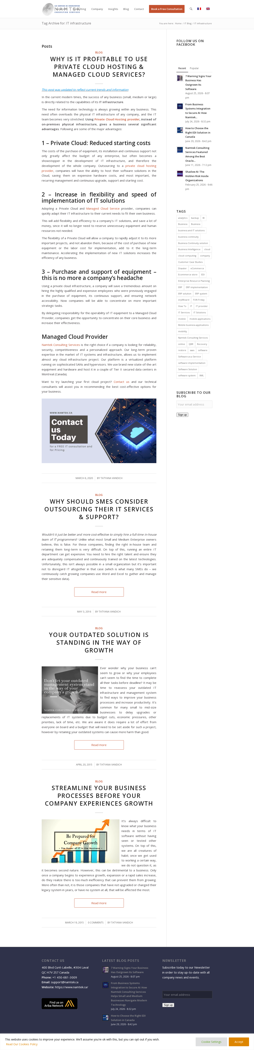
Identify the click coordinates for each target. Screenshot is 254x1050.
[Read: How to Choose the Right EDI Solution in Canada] (180, 130)
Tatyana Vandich (110, 611)
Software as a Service (189, 356)
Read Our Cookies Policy (22, 1044)
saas (192, 350)
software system (187, 375)
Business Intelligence (189, 249)
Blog (99, 52)
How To (182, 306)
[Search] (191, 9)
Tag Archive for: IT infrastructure (66, 23)
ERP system (201, 293)
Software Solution (187, 369)
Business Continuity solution (193, 243)
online (181, 344)
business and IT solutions (191, 230)
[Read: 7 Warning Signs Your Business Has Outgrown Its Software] (180, 78)
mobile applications (200, 318)
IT (191, 306)
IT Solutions (199, 312)
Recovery (202, 344)
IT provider (202, 306)
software (202, 350)
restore (182, 350)
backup (195, 217)
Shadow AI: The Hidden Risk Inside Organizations (197, 176)
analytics (182, 217)
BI (204, 217)
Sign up (182, 414)
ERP (180, 287)
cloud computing (187, 255)
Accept (239, 1042)
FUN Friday (199, 299)
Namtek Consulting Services (61, 345)
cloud (207, 249)
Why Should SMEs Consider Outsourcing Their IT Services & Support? (99, 509)
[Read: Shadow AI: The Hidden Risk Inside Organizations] (180, 173)
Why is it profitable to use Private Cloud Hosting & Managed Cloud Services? (99, 66)
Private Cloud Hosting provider (116, 119)
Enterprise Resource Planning (194, 280)
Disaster (182, 268)
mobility (182, 331)
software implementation (191, 362)
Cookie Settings (211, 1042)
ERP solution (184, 293)
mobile (182, 318)
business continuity (188, 236)
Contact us (121, 382)
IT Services (184, 312)
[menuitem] (61, 9)
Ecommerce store (187, 274)
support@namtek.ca (64, 982)
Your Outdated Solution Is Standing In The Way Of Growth (99, 642)
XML (201, 375)
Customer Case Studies (190, 261)
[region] (127, 1042)
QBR (191, 344)
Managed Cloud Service (103, 208)
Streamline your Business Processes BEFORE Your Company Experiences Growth (99, 795)
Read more (99, 592)
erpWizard (183, 299)
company (205, 255)
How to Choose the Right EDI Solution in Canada (197, 132)
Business (182, 224)
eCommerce (197, 268)
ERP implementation (197, 287)
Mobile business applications (193, 324)
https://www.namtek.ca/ (71, 987)
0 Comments (95, 922)
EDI (203, 274)
